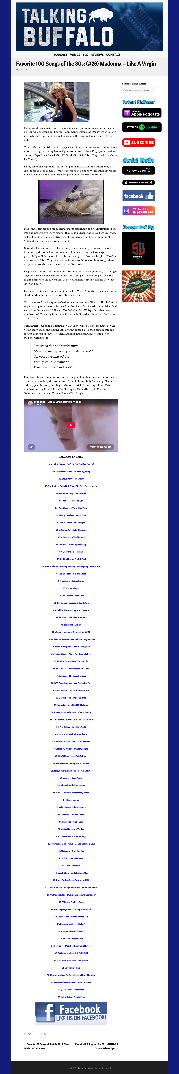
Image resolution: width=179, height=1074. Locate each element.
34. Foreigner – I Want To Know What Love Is (71, 945)
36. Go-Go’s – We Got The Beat (71, 931)
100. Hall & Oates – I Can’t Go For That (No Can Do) (71, 464)
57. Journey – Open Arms (71, 778)
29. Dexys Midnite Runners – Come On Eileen (71, 982)
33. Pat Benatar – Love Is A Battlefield (71, 953)
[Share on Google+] (35, 1034)
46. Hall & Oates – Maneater (71, 858)
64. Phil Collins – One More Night (71, 727)
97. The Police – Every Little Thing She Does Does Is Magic (71, 486)
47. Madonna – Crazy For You (71, 851)
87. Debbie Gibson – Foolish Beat (71, 559)
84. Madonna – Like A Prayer (71, 581)
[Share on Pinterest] (45, 1034)
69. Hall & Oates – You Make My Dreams (71, 690)
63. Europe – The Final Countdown (71, 734)
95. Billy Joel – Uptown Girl (71, 500)
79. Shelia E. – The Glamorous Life (71, 617)
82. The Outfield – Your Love (71, 595)
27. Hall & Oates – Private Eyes (71, 997)
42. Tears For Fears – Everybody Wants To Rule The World (71, 887)
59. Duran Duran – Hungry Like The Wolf (71, 763)
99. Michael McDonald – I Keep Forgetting (71, 471)
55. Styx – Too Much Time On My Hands (71, 792)
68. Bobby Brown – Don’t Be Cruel (71, 697)
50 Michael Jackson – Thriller (71, 829)
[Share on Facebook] (25, 1034)
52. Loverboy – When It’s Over (71, 814)
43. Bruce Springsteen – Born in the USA (71, 880)
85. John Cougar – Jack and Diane (71, 573)
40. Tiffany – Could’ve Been (71, 902)
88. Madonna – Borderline (71, 551)
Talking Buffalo (83, 1068)
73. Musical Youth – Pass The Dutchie (71, 661)
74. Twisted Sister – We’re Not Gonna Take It (71, 654)
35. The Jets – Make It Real (71, 938)
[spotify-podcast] (142, 133)
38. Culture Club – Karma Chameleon (71, 916)
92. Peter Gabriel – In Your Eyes (71, 522)
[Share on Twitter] (29, 1034)
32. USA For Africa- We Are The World (71, 960)
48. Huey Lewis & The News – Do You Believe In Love (71, 843)
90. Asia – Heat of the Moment (71, 537)
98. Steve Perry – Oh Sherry (71, 478)
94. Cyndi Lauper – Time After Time (71, 508)
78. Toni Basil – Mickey (71, 624)
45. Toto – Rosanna (71, 865)
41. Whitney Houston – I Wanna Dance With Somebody (71, 894)
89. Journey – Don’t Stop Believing (71, 544)
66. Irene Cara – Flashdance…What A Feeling (71, 712)
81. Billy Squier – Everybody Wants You (71, 603)
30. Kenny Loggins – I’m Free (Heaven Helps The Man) (71, 975)
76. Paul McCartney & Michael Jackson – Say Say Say (71, 639)
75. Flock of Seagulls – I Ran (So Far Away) (71, 646)
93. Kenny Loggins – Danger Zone (71, 515)
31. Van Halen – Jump (71, 967)
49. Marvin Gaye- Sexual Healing (71, 836)
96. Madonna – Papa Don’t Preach (71, 493)
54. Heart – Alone (71, 800)
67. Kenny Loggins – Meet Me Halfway (71, 705)
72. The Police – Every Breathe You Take (71, 668)
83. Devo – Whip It (71, 588)
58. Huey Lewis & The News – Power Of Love (71, 770)
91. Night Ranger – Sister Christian (71, 530)
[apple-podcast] (142, 118)
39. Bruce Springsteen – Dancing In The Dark (71, 909)
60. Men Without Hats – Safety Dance (71, 756)
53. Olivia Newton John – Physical (71, 807)
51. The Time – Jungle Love (71, 821)
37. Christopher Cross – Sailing (71, 924)
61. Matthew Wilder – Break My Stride (71, 748)
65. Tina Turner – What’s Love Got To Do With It (71, 719)
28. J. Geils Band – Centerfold (71, 989)
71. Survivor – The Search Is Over (71, 676)
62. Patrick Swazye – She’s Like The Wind (71, 741)
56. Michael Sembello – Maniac (71, 785)
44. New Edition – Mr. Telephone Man (71, 873)
